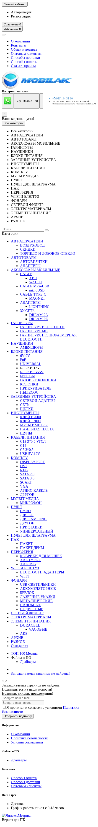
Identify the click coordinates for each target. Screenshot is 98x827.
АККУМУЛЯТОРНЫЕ (38, 588)
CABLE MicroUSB (34, 286)
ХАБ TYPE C (30, 560)
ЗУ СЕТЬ (27, 311)
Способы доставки (25, 57)
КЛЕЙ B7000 (30, 417)
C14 (23, 445)
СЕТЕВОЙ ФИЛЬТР (27, 613)
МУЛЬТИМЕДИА (25, 499)
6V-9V (25, 356)
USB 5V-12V (30, 454)
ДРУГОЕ (27, 494)
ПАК (15, 539)
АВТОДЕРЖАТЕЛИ (27, 241)
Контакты (18, 45)
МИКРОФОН (31, 503)
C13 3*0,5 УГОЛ (33, 441)
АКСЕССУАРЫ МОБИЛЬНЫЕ (35, 270)
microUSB (37, 290)
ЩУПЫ (26, 433)
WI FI (24, 576)
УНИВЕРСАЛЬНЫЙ (36, 531)
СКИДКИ (28, 249)
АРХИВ (17, 637)
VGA (24, 486)
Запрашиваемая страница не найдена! (40, 673)
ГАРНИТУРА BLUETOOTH (42, 327)
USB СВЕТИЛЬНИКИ (38, 584)
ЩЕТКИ (27, 409)
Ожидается (19, 646)
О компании (20, 41)
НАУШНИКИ (22, 343)
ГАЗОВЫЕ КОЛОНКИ (38, 380)
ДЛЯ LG (27, 515)
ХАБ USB (28, 564)
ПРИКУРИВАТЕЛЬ (35, 388)
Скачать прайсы (23, 66)
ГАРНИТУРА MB (34, 331)
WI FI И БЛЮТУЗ (25, 568)
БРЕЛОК (27, 593)
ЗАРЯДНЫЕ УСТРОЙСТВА (33, 396)
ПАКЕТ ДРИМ (32, 548)
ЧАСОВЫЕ (38, 629)
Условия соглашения (27, 742)
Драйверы (28, 662)
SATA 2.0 (27, 474)
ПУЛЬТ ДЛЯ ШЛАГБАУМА (33, 535)
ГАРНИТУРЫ (22, 323)
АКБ (23, 633)
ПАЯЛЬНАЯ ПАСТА (37, 429)
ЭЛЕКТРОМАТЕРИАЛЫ (31, 617)
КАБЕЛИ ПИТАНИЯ (28, 437)
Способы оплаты (24, 62)
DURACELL (30, 625)
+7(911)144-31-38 (26, 101)
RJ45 (24, 470)
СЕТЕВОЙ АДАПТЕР (38, 400)
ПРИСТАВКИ (31, 527)
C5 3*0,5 (27, 450)
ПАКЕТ (26, 544)
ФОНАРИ (19, 580)
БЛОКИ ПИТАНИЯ (27, 351)
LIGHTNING (39, 307)
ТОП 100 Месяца (24, 653)
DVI (23, 466)
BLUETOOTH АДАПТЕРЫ (42, 572)
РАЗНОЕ (18, 642)
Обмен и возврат (24, 49)
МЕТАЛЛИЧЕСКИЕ (36, 601)
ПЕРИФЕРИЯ (22, 552)
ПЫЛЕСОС (29, 392)
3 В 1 (33, 278)
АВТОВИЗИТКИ (34, 262)
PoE (23, 360)
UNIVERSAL (30, 364)
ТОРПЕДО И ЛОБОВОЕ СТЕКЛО (47, 253)
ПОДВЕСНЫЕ (31, 609)
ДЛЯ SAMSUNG (33, 519)
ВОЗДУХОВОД (32, 245)
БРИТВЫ (27, 376)
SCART (26, 482)
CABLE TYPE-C (33, 294)
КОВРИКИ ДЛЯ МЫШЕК (41, 556)
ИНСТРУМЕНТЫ (25, 413)
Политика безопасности (29, 738)
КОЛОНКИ (29, 384)
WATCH (35, 282)
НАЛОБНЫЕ (30, 605)
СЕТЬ (24, 405)
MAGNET (37, 298)
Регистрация (21, 16)
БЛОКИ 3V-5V (32, 372)
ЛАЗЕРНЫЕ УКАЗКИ (37, 597)
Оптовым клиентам (26, 53)
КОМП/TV (19, 458)
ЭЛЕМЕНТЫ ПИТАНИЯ (31, 621)
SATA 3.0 (27, 478)
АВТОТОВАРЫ (23, 257)
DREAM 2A (38, 315)
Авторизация (21, 12)
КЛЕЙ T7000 (30, 421)
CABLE (26, 274)
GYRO (25, 511)
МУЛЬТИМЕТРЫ (34, 425)
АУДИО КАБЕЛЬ (34, 490)
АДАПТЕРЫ (30, 266)
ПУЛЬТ (16, 507)
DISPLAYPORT (32, 462)
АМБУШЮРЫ (31, 347)
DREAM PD (38, 319)
